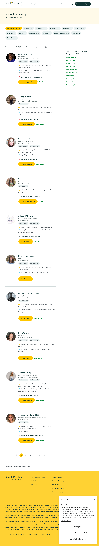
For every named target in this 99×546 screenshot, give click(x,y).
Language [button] (10, 33)
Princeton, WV (70, 75)
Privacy (28, 534)
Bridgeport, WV (71, 85)
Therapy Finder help (38, 477)
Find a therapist (57, 477)
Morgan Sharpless (26, 256)
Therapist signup (57, 492)
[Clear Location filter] (20, 28)
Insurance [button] (66, 28)
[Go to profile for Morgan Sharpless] (10, 259)
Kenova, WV (70, 82)
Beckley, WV (70, 79)
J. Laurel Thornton (26, 216)
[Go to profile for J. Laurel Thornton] (10, 219)
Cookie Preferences (46, 534)
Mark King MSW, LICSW (28, 293)
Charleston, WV (71, 60)
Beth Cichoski (24, 139)
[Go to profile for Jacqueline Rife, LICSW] (10, 418)
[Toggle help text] (46, 47)
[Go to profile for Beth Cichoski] (10, 142)
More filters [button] (11, 38)
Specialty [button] (27, 28)
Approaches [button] (40, 28)
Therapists (8, 466)
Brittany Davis (24, 179)
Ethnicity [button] (46, 33)
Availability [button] (53, 28)
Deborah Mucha (25, 54)
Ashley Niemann (25, 96)
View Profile (43, 82)
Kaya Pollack (24, 333)
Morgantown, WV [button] (12, 28)
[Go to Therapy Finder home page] (12, 4)
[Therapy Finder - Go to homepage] (14, 478)
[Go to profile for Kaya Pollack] (10, 336)
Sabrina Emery (24, 373)
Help (71, 4)
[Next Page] (44, 455)
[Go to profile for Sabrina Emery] (10, 376)
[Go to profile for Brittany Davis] (10, 182)
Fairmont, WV (70, 66)
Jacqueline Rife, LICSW (28, 415)
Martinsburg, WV (71, 69)
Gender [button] (21, 33)
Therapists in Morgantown (21, 466)
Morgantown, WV (71, 57)
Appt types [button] (78, 28)
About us (34, 484)
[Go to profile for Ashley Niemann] (10, 100)
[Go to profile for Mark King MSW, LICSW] (10, 297)
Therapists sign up (83, 4)
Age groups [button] (33, 33)
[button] (30, 68)
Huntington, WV (71, 63)
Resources (65, 4)
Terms (35, 534)
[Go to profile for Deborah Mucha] (10, 57)
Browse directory (58, 481)
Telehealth (76, 33)
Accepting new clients (61, 33)
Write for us (35, 481)
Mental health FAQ (58, 488)
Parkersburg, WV (71, 72)
